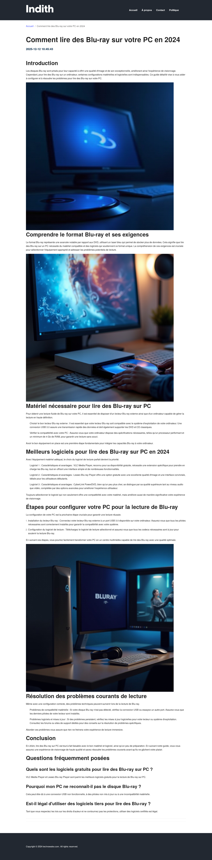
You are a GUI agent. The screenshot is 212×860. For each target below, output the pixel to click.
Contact (160, 10)
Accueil (133, 10)
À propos (147, 10)
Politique (174, 10)
